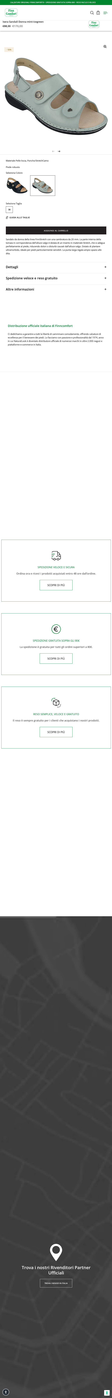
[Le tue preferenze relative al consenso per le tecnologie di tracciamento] (107, 1393)
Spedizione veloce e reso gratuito (31, 278)
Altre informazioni (20, 289)
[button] (5, 1392)
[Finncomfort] (94, 24)
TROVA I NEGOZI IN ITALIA (56, 1283)
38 (9, 209)
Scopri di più (56, 585)
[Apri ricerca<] (92, 12)
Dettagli (12, 267)
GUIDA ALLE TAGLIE (19, 217)
